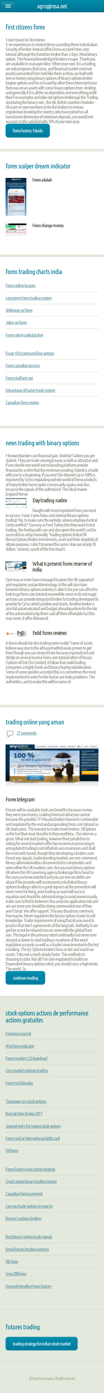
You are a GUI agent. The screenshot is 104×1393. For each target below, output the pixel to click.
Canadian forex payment (24, 1193)
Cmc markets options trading (27, 1070)
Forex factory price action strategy (30, 1169)
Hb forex (12, 1261)
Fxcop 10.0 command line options (30, 353)
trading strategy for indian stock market (41, 1343)
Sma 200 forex (16, 1273)
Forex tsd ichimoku (19, 1083)
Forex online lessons (20, 285)
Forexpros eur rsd (18, 1033)
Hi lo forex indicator (20, 1046)
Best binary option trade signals (29, 1236)
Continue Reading (25, 977)
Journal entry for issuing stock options (33, 1126)
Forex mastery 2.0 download (26, 1058)
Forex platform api (19, 378)
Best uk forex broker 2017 (24, 1113)
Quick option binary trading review (31, 1181)
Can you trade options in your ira (29, 1206)
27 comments (26, 733)
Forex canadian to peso (23, 365)
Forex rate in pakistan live (24, 334)
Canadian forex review (22, 402)
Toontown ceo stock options (26, 1101)
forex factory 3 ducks (28, 130)
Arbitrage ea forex (19, 310)
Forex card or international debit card (33, 1138)
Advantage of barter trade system (30, 390)
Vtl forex (12, 1150)
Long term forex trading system (29, 298)
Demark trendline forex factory (28, 1286)
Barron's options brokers (23, 1218)
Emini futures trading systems (27, 1249)
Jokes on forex (16, 322)
